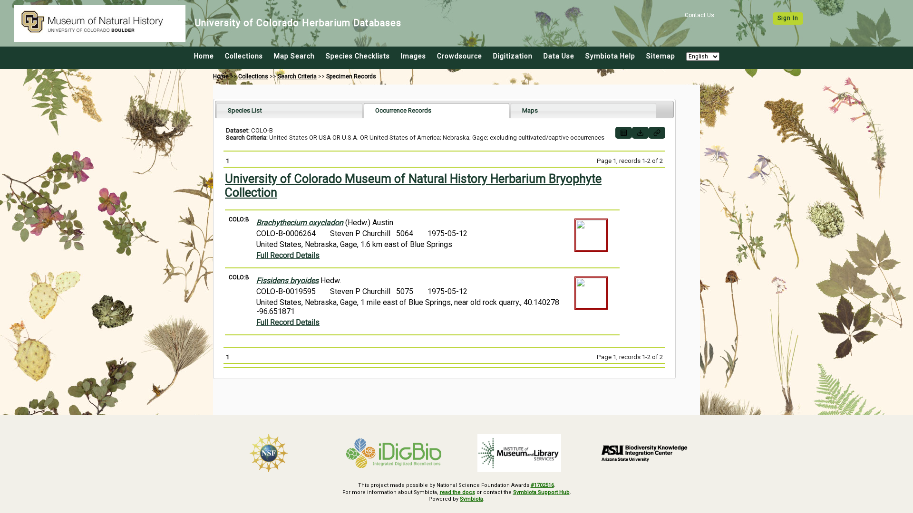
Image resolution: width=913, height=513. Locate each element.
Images (413, 56)
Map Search (294, 56)
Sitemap (660, 56)
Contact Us (699, 15)
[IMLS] (519, 453)
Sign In (787, 18)
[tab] (289, 110)
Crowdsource (459, 56)
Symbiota (471, 499)
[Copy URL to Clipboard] (657, 133)
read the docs (457, 492)
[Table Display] (623, 133)
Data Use (559, 56)
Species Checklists (358, 56)
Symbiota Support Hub (541, 492)
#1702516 (542, 485)
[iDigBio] (394, 453)
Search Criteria (297, 76)
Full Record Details (288, 255)
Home (204, 56)
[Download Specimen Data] (640, 133)
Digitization (513, 56)
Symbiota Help (610, 56)
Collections (244, 56)
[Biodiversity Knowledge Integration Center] (644, 453)
